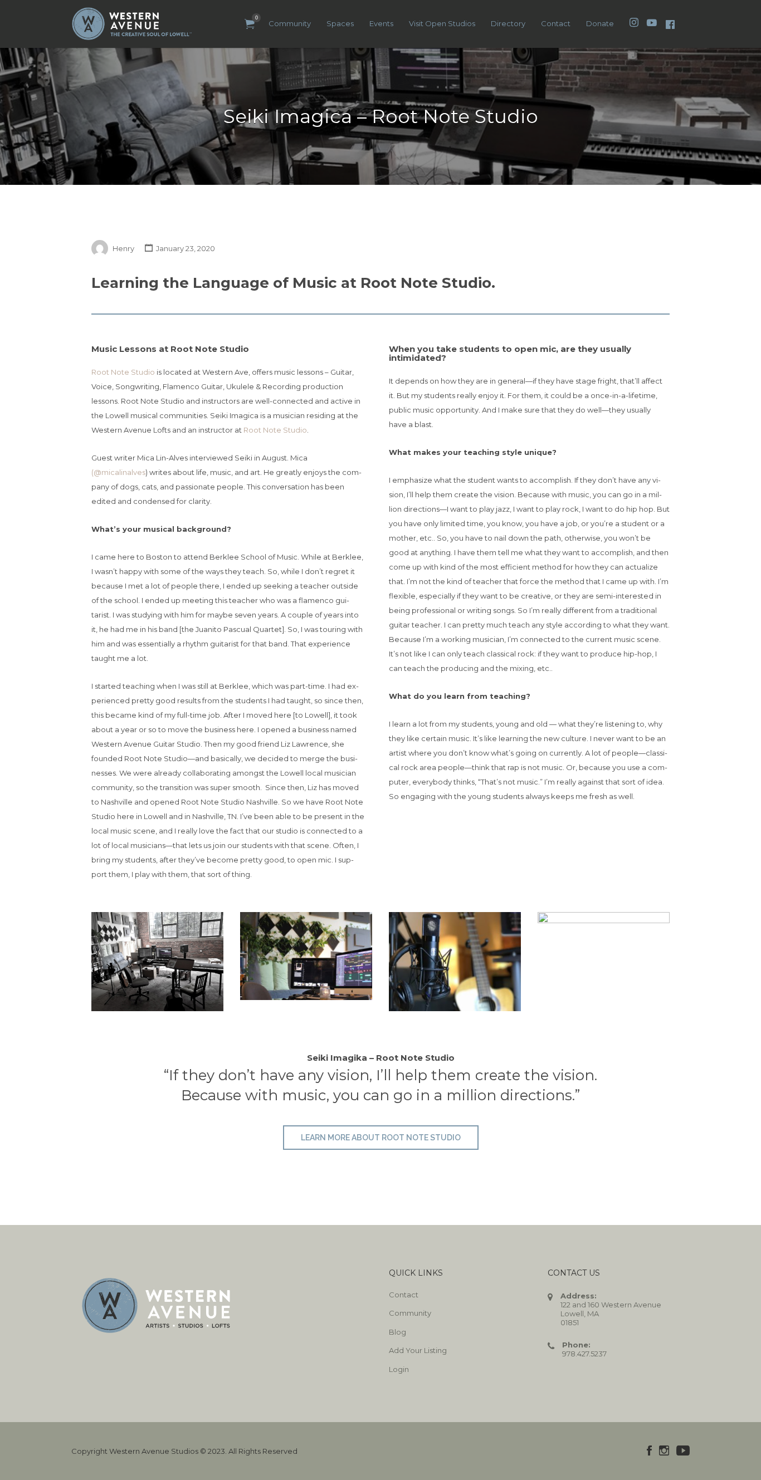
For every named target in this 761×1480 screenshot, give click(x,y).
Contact (555, 23)
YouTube (683, 1450)
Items (250, 24)
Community (290, 23)
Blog (397, 1331)
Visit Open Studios (442, 23)
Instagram (664, 1450)
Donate (600, 23)
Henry (123, 248)
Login (399, 1369)
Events (381, 23)
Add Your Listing (418, 1350)
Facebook (649, 1450)
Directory (508, 23)
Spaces (340, 23)
